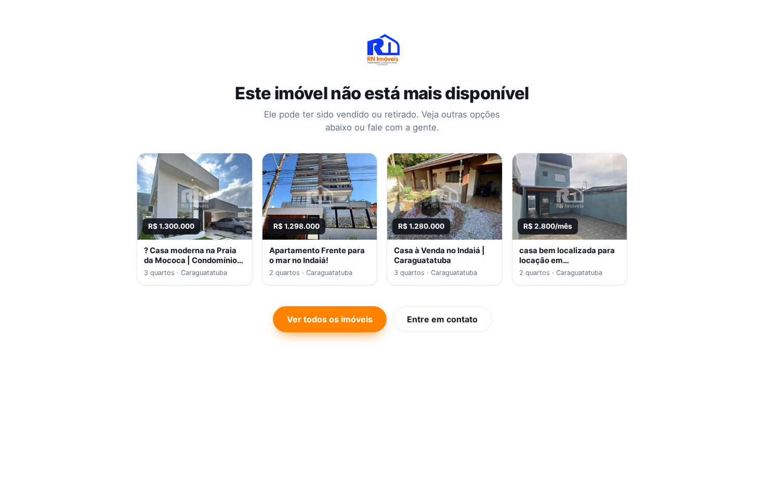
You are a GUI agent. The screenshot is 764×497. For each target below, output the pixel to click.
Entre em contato (442, 319)
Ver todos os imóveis (330, 319)
